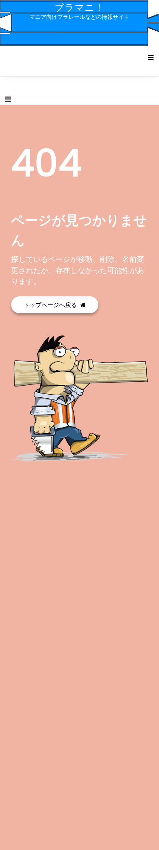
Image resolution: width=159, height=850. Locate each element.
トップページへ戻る (51, 304)
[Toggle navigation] (8, 99)
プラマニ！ (79, 7)
